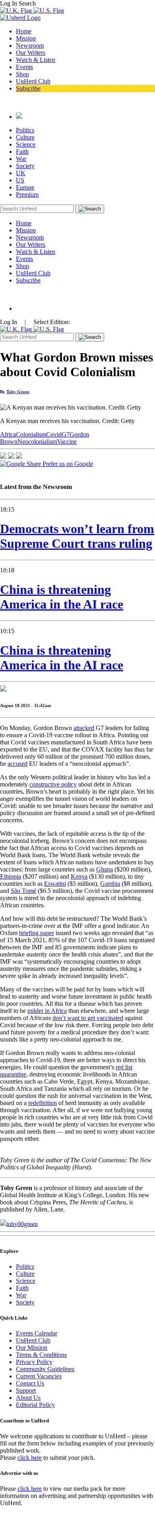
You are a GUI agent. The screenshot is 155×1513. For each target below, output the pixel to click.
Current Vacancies (39, 1376)
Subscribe (28, 88)
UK (20, 173)
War (21, 158)
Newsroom (30, 45)
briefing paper (36, 932)
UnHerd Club (33, 81)
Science (25, 144)
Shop (22, 74)
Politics (25, 130)
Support (26, 1390)
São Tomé (23, 890)
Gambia (110, 883)
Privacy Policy (34, 1361)
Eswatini (55, 883)
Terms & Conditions (41, 1354)
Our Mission (31, 1347)
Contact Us (30, 1383)
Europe (25, 187)
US (20, 180)
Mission (26, 38)
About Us (28, 1397)
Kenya (79, 876)
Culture (25, 137)
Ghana (104, 869)
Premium (27, 194)
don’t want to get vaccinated (87, 1017)
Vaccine (67, 441)
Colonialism (31, 434)
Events (24, 67)
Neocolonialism (37, 441)
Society (25, 165)
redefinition (42, 1102)
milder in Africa (47, 1010)
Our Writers (30, 52)
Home (23, 31)
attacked (84, 728)
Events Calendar (36, 1333)
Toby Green (17, 391)
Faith (22, 151)
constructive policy (53, 784)
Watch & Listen (35, 59)
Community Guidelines (45, 1369)
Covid (54, 434)
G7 (66, 434)
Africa (8, 434)
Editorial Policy (35, 1404)
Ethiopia (10, 876)
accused (17, 763)
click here (29, 1457)
